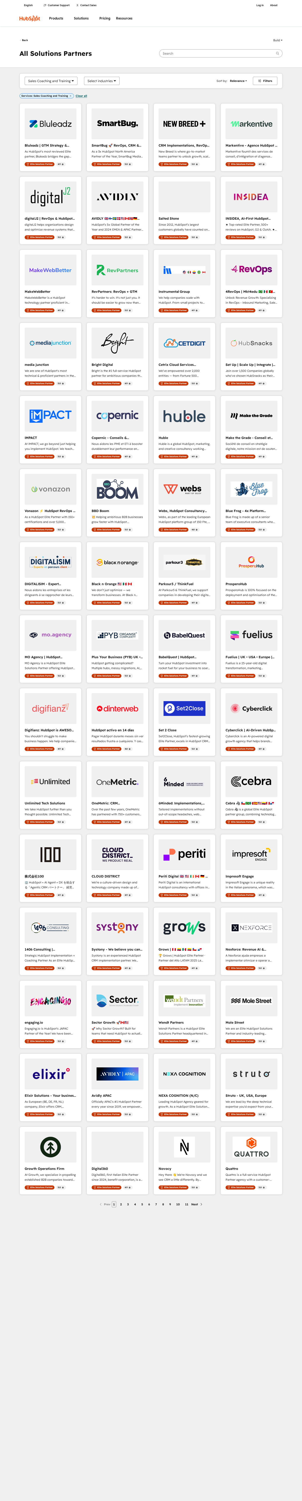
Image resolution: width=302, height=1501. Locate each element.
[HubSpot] (30, 18)
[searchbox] (220, 53)
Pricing (104, 18)
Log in (260, 5)
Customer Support (59, 5)
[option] (49, 81)
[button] (277, 40)
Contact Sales (88, 5)
